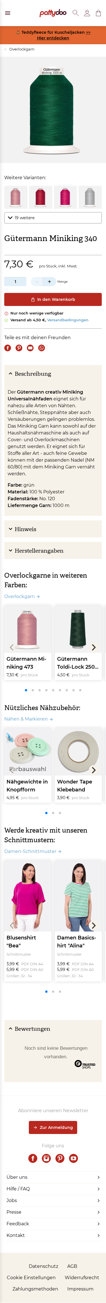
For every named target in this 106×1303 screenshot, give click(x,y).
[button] (98, 13)
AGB (72, 1266)
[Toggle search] (75, 13)
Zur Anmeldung (56, 1127)
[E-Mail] (30, 348)
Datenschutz (43, 1266)
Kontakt (16, 1235)
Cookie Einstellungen (31, 1277)
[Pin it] (19, 348)
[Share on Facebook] (7, 348)
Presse (14, 1212)
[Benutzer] (87, 13)
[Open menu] (7, 13)
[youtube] (73, 1158)
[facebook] (32, 1158)
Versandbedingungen (67, 320)
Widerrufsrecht (82, 1277)
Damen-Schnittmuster (30, 851)
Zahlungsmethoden (35, 1289)
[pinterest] (59, 1158)
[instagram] (46, 1158)
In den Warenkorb (56, 299)
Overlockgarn (19, 49)
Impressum (80, 1289)
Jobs (12, 1200)
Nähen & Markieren (26, 719)
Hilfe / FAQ (18, 1189)
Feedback (18, 1223)
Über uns (17, 1177)
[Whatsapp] (41, 348)
